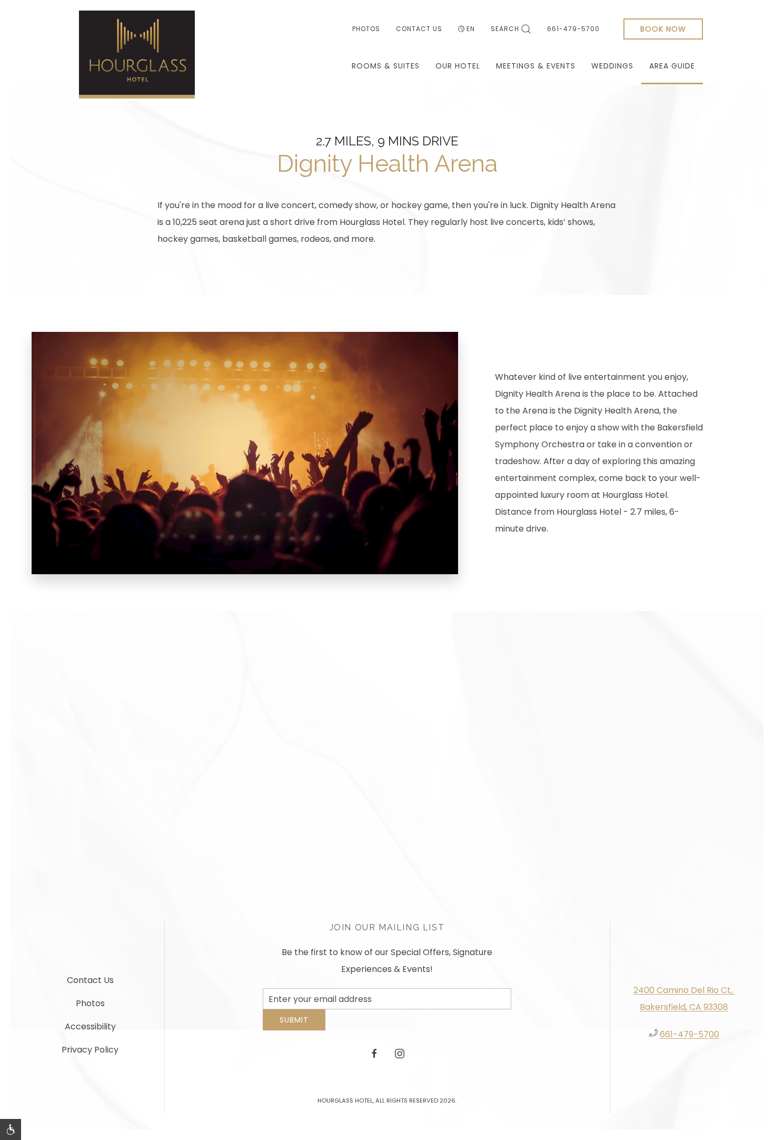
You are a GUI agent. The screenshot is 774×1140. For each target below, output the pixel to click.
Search (505, 28)
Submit (294, 1028)
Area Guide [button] (672, 66)
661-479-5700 (573, 28)
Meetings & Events (535, 66)
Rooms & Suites (386, 66)
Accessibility (90, 1031)
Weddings (612, 66)
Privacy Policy (90, 1054)
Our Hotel (457, 66)
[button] (10, 1129)
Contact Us (419, 28)
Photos (366, 28)
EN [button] (471, 28)
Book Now (663, 29)
